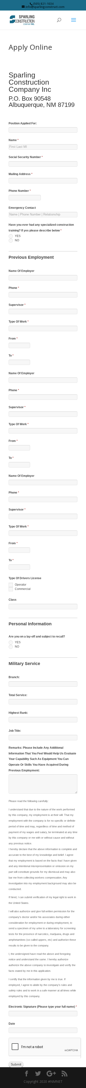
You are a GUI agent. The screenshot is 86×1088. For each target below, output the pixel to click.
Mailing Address (20, 174)
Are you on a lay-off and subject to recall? (37, 636)
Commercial (22, 589)
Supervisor (17, 305)
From (13, 338)
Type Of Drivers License (25, 578)
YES (17, 236)
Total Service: (18, 695)
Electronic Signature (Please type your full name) (43, 1006)
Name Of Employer (21, 271)
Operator (20, 585)
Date (12, 1023)
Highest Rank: (18, 712)
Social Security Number (26, 157)
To (11, 355)
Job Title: (15, 730)
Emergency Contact (22, 207)
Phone (14, 288)
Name (14, 140)
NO (16, 240)
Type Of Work (19, 321)
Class (12, 599)
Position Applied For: (23, 123)
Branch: (14, 677)
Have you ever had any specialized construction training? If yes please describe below (41, 227)
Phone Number (20, 190)
